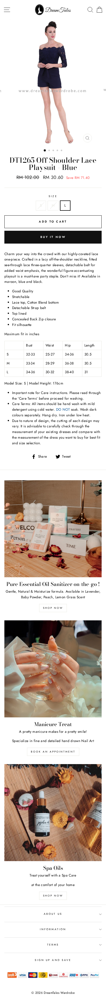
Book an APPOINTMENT (53, 752)
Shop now (53, 608)
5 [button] (62, 151)
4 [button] (58, 151)
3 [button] (53, 151)
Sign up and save (53, 960)
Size (53, 196)
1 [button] (45, 150)
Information (53, 929)
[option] (53, 82)
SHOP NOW (53, 896)
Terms (53, 945)
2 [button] (49, 151)
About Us (53, 914)
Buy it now (53, 237)
